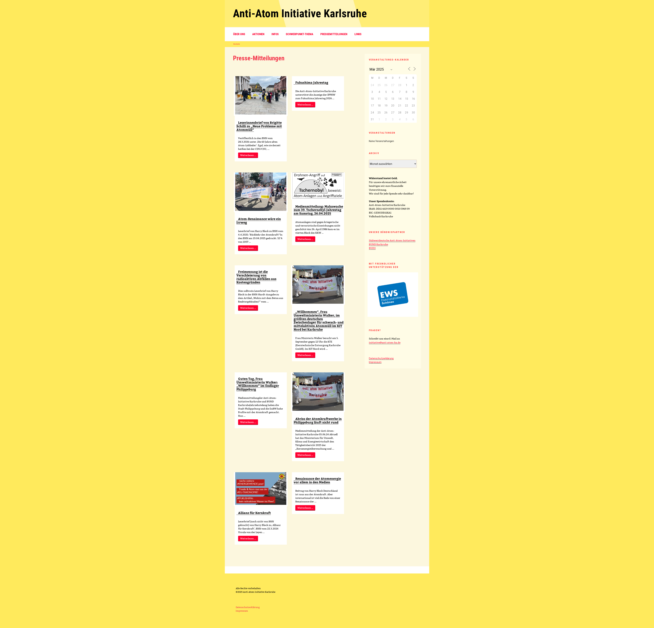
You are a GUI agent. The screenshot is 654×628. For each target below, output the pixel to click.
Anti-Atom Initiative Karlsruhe (300, 13)
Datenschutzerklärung (381, 358)
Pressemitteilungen (333, 34)
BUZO (372, 248)
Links (357, 34)
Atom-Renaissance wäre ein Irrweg (258, 220)
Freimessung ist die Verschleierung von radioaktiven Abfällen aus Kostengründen (256, 276)
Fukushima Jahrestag (311, 82)
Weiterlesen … (248, 155)
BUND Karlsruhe (378, 244)
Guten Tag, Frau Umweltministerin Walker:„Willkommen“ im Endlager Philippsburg (257, 383)
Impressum (375, 362)
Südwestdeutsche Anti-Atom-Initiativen (392, 240)
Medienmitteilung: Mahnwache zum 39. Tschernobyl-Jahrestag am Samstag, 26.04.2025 (318, 210)
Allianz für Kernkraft (254, 513)
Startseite (236, 44)
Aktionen (258, 34)
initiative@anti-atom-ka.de (384, 342)
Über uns (239, 34)
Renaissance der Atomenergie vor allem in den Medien (317, 480)
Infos (275, 34)
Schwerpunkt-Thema (299, 34)
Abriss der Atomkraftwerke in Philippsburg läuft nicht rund (318, 420)
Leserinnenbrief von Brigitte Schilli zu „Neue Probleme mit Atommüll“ (259, 126)
